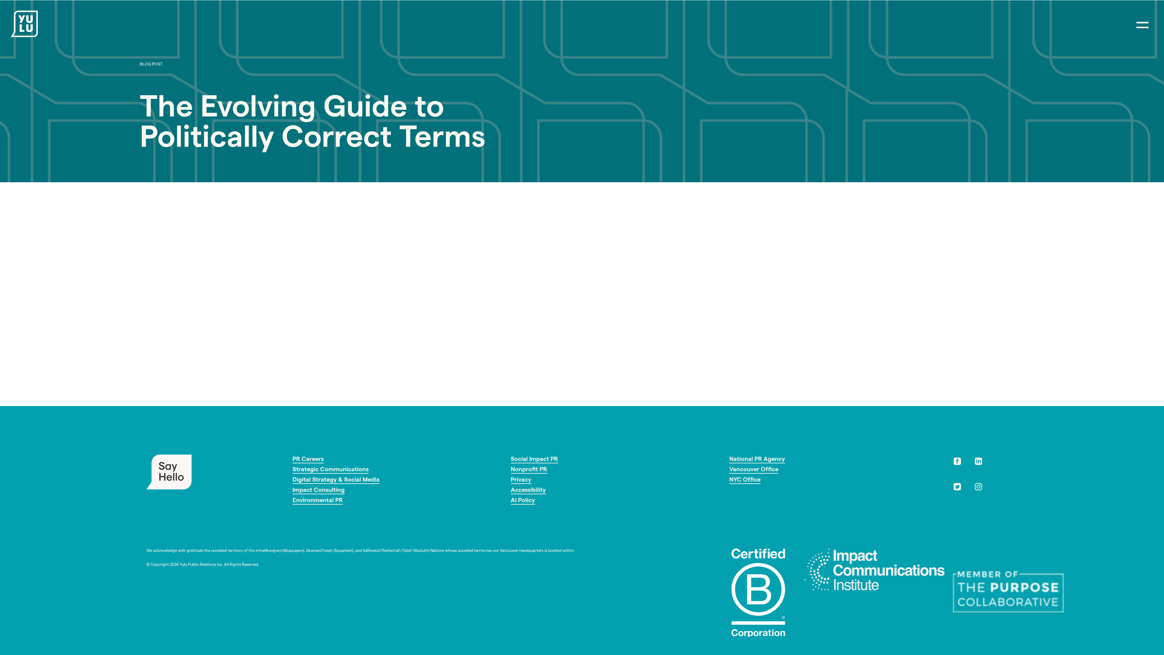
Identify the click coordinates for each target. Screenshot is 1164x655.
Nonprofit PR (529, 470)
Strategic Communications (331, 470)
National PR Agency (757, 460)
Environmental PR (318, 501)
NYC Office (745, 480)
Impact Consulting (319, 491)
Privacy (521, 480)
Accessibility (528, 491)
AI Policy (523, 501)
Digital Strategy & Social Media (336, 480)
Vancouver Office (753, 470)
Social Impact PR (534, 460)
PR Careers (308, 460)
